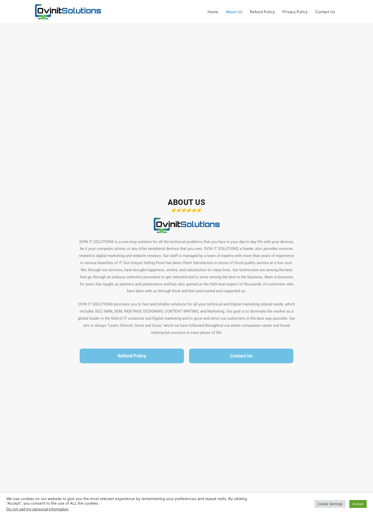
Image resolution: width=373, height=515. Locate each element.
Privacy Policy (295, 11)
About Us (234, 11)
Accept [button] (358, 504)
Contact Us (325, 11)
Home (213, 11)
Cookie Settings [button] (330, 504)
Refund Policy (262, 11)
